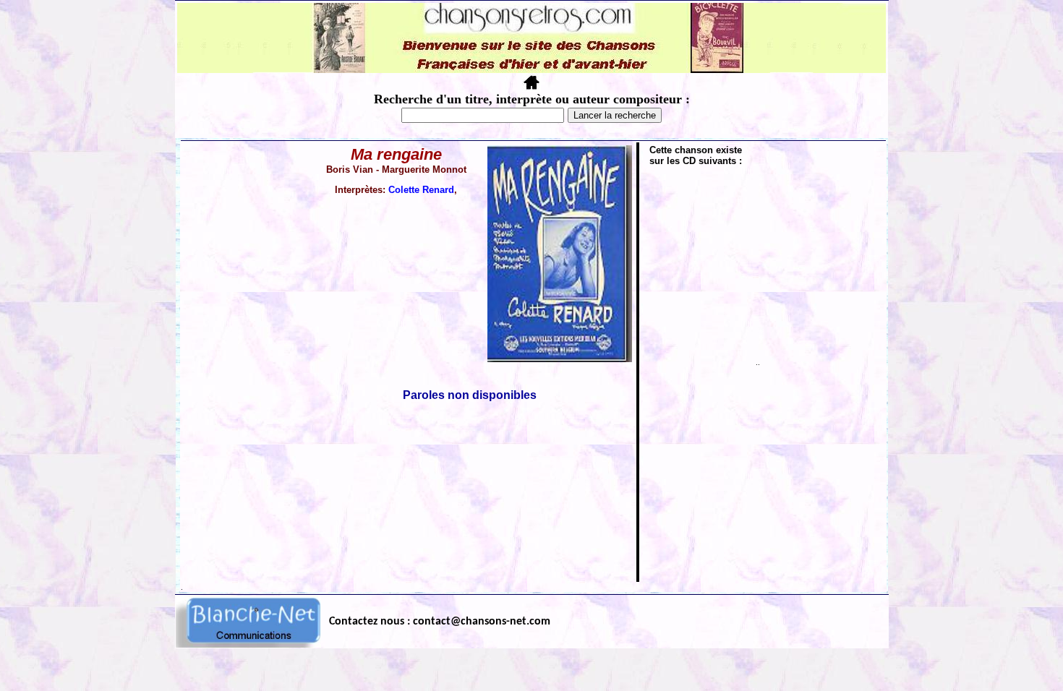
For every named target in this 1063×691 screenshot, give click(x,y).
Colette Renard (421, 189)
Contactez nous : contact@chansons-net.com (439, 621)
